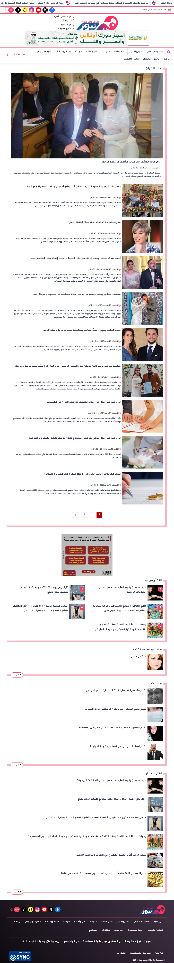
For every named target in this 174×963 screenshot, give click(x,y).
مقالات (106, 930)
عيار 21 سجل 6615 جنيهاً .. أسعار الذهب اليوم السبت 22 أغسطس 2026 (76, 3)
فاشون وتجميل (151, 59)
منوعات (105, 52)
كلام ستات (119, 52)
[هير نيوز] (97, 23)
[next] (76, 515)
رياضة (167, 59)
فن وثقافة (91, 52)
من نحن (159, 953)
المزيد (17, 675)
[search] (7, 55)
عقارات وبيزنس (44, 52)
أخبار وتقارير (136, 52)
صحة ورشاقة (64, 52)
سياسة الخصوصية (140, 953)
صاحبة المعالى (154, 52)
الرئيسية (158, 922)
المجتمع (93, 930)
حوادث (78, 52)
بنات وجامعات (131, 59)
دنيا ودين (119, 930)
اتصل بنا (121, 953)
